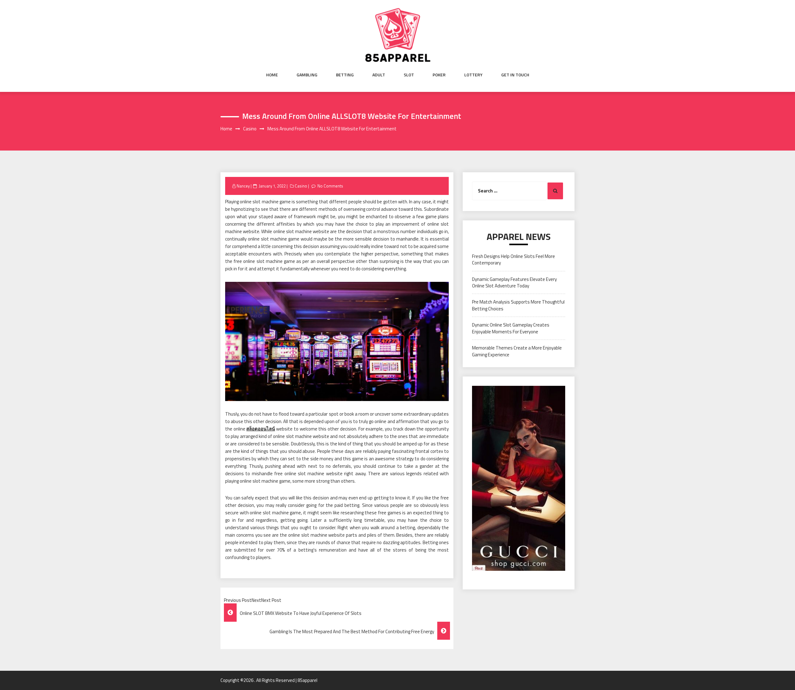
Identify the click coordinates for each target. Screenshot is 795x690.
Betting (345, 75)
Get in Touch (515, 75)
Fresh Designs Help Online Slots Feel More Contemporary (513, 259)
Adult (378, 75)
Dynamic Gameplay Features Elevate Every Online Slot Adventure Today (514, 282)
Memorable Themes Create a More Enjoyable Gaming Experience (517, 351)
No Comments (330, 186)
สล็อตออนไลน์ (260, 428)
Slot (409, 75)
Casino (301, 186)
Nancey (243, 186)
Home (272, 75)
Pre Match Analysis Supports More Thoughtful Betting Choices (518, 305)
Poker (439, 75)
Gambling (307, 75)
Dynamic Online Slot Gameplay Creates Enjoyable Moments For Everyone (510, 328)
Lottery (473, 75)
